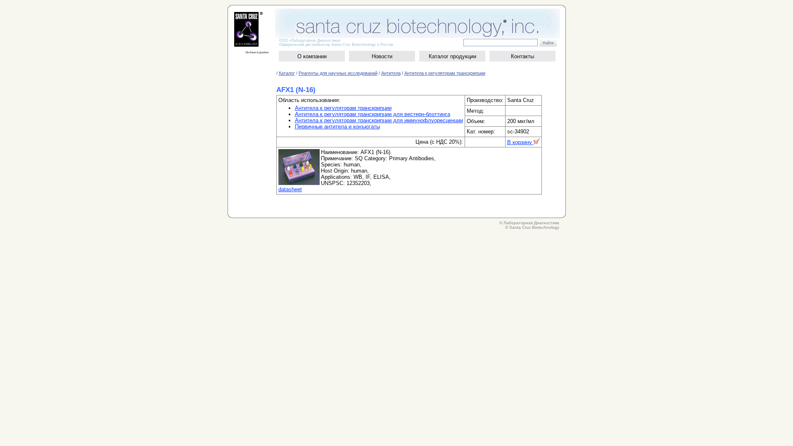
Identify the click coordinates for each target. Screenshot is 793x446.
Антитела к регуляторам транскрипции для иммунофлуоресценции (379, 120)
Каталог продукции (452, 56)
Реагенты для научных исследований (338, 73)
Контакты (522, 56)
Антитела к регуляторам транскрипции (444, 73)
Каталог (287, 73)
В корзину (520, 142)
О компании (312, 56)
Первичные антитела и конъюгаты (337, 126)
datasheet (290, 189)
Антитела (391, 73)
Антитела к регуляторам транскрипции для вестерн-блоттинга (372, 114)
